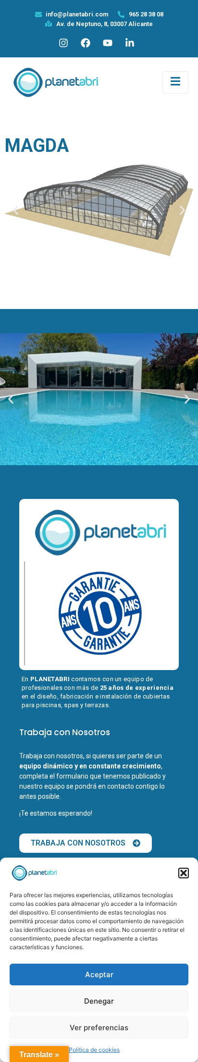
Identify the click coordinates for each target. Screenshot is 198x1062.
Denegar (99, 1001)
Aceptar (99, 974)
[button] (183, 873)
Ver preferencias (99, 1027)
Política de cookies (94, 1049)
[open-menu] (175, 82)
